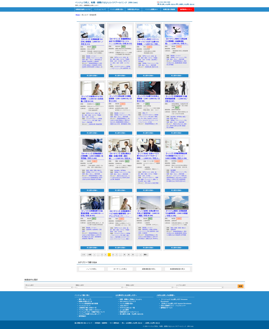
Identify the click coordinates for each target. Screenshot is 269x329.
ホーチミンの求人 (120, 269)
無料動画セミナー (186, 9)
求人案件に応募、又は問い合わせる (131, 314)
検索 (240, 286)
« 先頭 (89, 254)
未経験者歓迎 (178, 63)
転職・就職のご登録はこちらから (131, 299)
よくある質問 (124, 310)
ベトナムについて (100, 9)
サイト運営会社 (114, 323)
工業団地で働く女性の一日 (87, 308)
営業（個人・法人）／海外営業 (91, 59)
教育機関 (173, 170)
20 (128, 254)
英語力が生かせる (178, 124)
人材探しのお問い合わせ (186, 4)
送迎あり (89, 65)
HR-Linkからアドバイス (128, 301)
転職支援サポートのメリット (129, 312)
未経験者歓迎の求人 (177, 269)
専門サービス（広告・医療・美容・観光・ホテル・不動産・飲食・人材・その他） (120, 59)
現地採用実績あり (94, 63)
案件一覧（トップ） (85, 299)
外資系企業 (148, 67)
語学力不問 (175, 179)
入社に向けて (124, 305)
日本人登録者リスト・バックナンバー (173, 305)
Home (78, 15)
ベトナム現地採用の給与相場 (88, 303)
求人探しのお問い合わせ (168, 4)
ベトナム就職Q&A (151, 9)
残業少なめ (113, 124)
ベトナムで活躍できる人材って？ (90, 314)
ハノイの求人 (91, 269)
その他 (150, 122)
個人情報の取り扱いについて (83, 323)
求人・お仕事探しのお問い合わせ (132, 323)
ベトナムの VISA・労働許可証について (92, 312)
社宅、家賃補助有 (122, 124)
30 (132, 254)
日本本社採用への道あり (93, 67)
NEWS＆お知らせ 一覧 (127, 308)
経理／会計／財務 (145, 181)
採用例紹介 (82, 316)
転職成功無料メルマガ (83, 9)
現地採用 (94, 65)
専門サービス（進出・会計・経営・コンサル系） (120, 62)
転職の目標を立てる (85, 301)
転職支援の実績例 (169, 9)
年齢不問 (90, 238)
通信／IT (144, 113)
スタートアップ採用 (179, 175)
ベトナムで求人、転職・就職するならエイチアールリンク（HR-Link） (171, 326)
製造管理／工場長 (147, 229)
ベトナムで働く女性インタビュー (90, 310)
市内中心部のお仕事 (175, 125)
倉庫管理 (173, 229)
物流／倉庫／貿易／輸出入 (93, 170)
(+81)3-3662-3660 (164, 2)
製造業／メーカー (91, 56)
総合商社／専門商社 (176, 116)
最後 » (145, 254)
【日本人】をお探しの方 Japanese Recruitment (176, 303)
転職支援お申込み (133, 9)
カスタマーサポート (120, 66)
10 (124, 254)
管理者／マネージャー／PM (94, 58)
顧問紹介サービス (167, 308)
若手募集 (170, 64)
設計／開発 (154, 116)
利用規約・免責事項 (101, 323)
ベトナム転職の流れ (116, 9)
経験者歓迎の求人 (149, 269)
